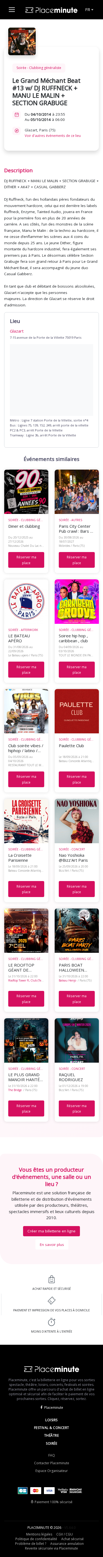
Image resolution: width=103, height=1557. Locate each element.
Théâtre (51, 1435)
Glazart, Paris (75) (53, 133)
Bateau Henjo (67, 980)
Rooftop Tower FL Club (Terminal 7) (30, 980)
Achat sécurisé (72, 1539)
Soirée (51, 1443)
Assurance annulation (67, 1543)
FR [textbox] (87, 9)
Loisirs (51, 1420)
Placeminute (53, 1407)
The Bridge (15, 1090)
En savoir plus (52, 1244)
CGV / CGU (64, 1534)
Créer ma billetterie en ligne (51, 1231)
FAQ (51, 1455)
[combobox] (89, 10)
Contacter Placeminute (51, 1463)
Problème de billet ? (30, 1543)
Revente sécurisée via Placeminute (51, 1548)
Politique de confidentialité (36, 1539)
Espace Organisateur (51, 1470)
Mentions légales (39, 1534)
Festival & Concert (51, 1427)
